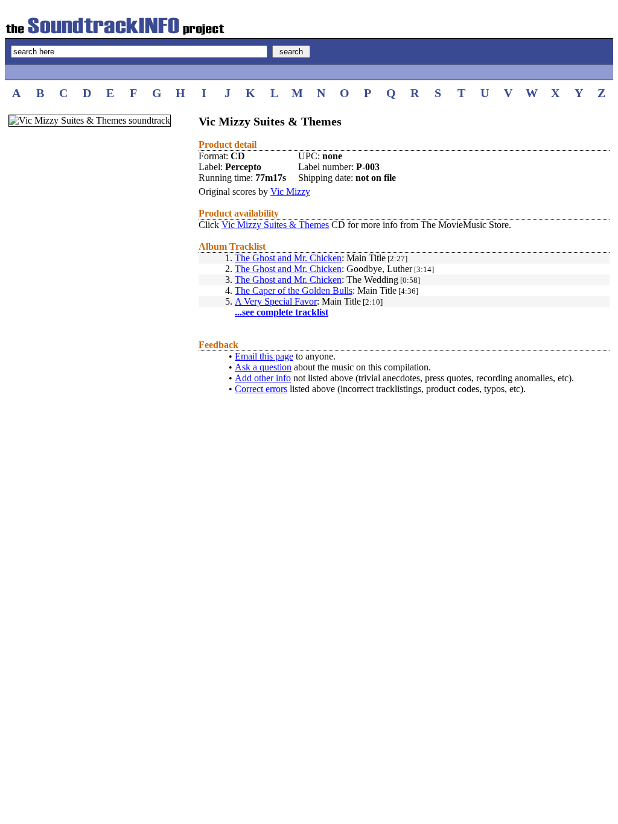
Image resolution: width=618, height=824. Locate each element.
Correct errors (261, 389)
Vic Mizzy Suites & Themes (275, 225)
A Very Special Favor (276, 301)
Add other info (263, 378)
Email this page (264, 356)
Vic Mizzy (290, 191)
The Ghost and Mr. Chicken (288, 258)
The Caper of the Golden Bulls (293, 290)
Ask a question (263, 367)
